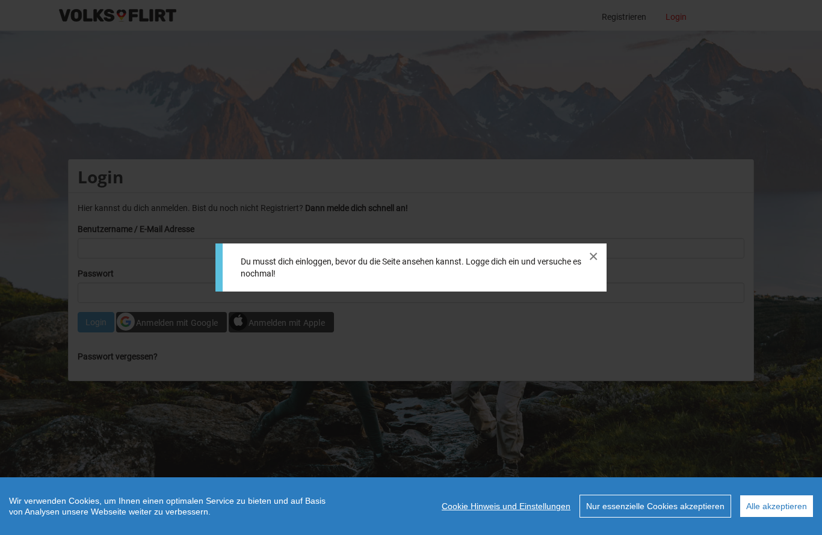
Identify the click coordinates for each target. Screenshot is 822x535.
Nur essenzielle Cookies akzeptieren (655, 506)
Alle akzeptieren (776, 506)
